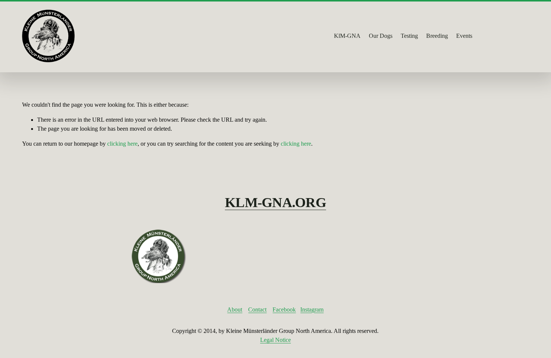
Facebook (284, 309)
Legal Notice (275, 340)
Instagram (311, 309)
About (234, 309)
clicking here (122, 143)
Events (464, 36)
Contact (257, 309)
